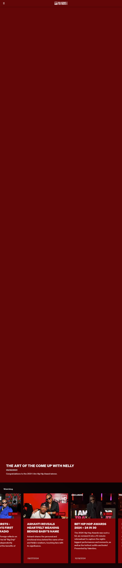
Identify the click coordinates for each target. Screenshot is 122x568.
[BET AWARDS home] (61, 4)
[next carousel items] (117, 512)
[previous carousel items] (4, 512)
